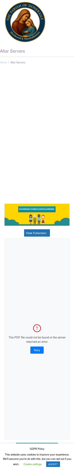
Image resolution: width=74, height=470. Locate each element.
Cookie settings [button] (33, 464)
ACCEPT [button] (53, 464)
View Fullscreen (36, 233)
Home (3, 62)
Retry (37, 350)
